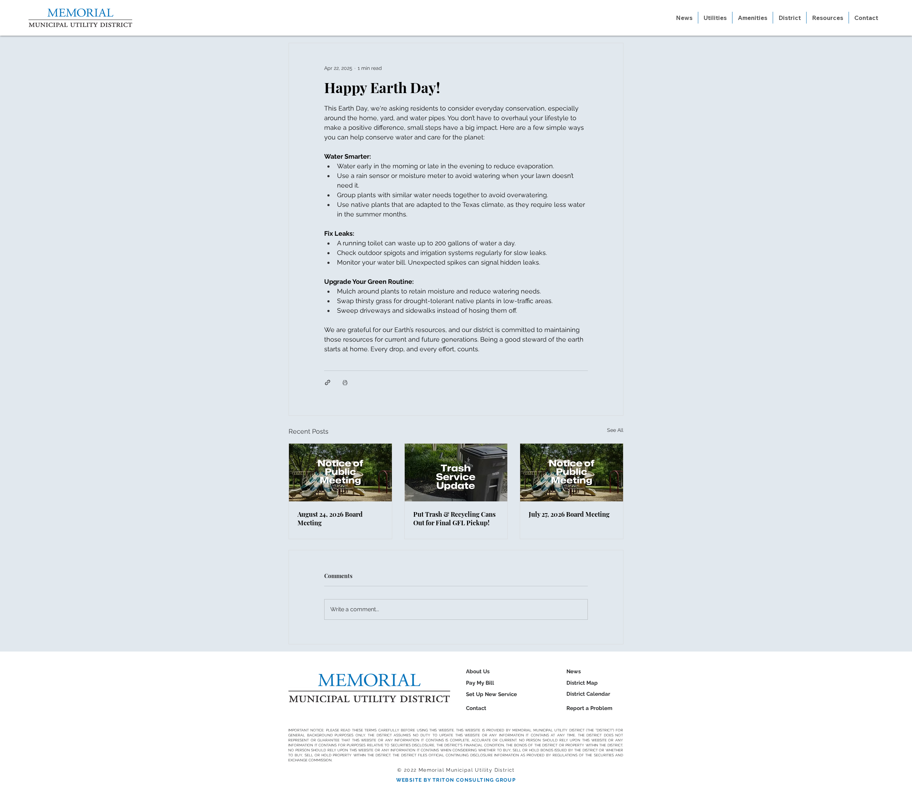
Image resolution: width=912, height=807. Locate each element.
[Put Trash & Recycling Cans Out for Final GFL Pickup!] (456, 472)
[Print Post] (345, 382)
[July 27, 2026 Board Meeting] (571, 472)
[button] (715, 18)
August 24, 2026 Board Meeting (330, 518)
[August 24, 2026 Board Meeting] (340, 472)
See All (615, 430)
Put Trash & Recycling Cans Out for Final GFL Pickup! (454, 518)
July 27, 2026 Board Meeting (569, 514)
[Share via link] (327, 382)
